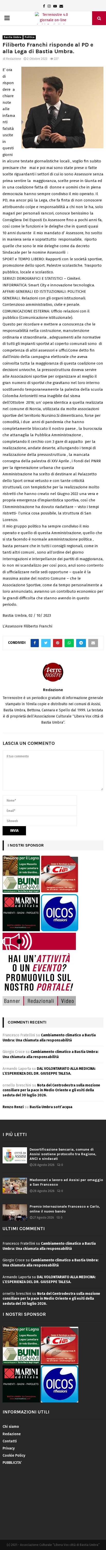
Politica (29, 37)
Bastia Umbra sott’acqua (51, 1107)
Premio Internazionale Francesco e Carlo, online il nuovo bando (65, 1208)
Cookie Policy (14, 1455)
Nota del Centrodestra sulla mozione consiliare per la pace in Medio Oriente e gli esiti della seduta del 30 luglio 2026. (51, 1090)
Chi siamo (11, 1426)
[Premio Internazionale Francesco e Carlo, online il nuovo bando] (15, 1212)
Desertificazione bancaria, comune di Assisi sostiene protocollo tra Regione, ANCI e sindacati (63, 1154)
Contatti (10, 1441)
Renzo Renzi (13, 1107)
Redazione (13, 59)
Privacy (9, 1448)
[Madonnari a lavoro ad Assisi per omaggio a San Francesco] (15, 1186)
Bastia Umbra (12, 37)
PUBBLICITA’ (12, 1463)
